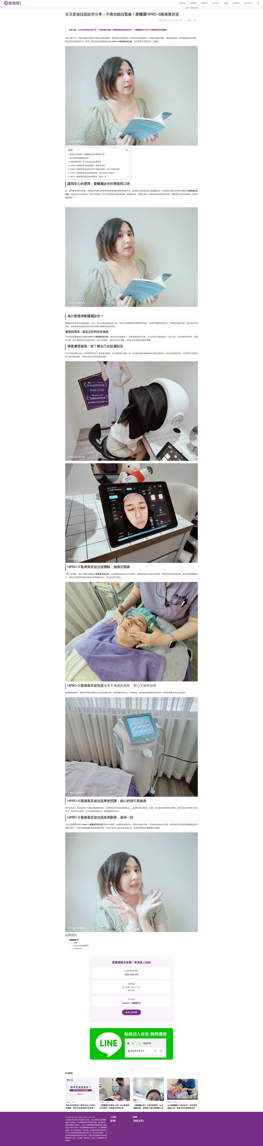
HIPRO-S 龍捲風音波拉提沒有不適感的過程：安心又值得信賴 (95, 169)
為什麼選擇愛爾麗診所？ (80, 158)
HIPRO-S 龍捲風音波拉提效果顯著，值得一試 (87, 176)
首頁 (187, 8)
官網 (75, 943)
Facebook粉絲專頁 (81, 945)
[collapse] (127, 150)
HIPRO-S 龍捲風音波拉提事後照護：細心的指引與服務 (92, 173)
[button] (258, 3)
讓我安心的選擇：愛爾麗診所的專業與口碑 (87, 154)
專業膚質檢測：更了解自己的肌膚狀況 (85, 162)
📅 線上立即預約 (131, 1012)
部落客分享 (194, 8)
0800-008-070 (131, 974)
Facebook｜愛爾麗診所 (131, 1003)
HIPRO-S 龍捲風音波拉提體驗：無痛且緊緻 (87, 165)
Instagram (77, 948)
